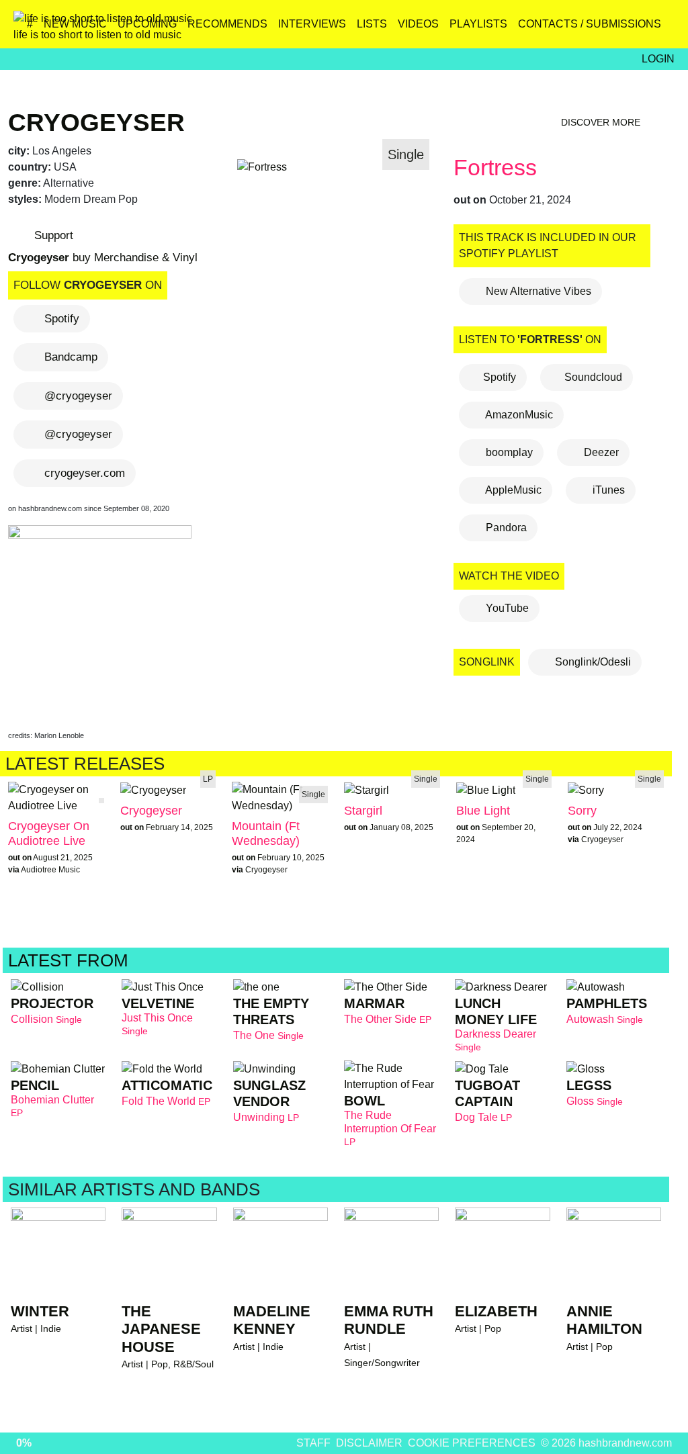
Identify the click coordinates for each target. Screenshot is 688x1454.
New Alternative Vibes (537, 291)
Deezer (600, 452)
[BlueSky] (576, 28)
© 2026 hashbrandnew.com (606, 1443)
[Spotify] (634, 28)
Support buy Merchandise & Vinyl (103, 246)
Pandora (505, 527)
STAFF (313, 1443)
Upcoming (147, 24)
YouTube (506, 608)
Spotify (61, 318)
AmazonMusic (518, 414)
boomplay (508, 452)
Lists (372, 24)
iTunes (607, 490)
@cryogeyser (78, 396)
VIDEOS (418, 24)
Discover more (602, 122)
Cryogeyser (96, 122)
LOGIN (658, 58)
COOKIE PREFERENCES (471, 1443)
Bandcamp (70, 357)
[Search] (663, 28)
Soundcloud (593, 377)
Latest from (70, 960)
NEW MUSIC (75, 24)
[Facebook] (605, 28)
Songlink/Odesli (591, 662)
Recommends (227, 24)
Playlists (478, 24)
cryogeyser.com (84, 473)
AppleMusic (512, 490)
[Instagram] (547, 28)
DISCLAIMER (369, 1443)
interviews (312, 24)
